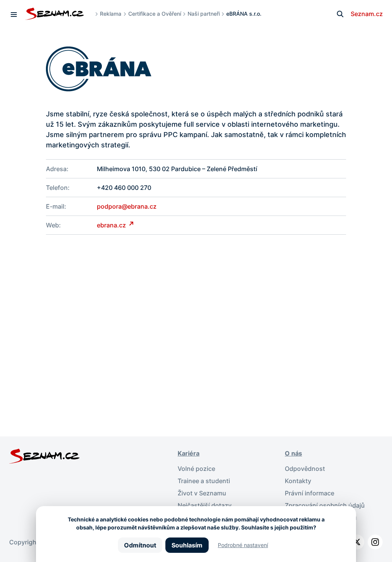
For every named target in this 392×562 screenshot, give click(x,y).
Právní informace (309, 493)
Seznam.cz (367, 14)
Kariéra (188, 453)
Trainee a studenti (204, 481)
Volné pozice (196, 468)
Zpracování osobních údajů (325, 505)
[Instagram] (375, 542)
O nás (293, 453)
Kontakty (298, 481)
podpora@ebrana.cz (127, 206)
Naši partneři (204, 13)
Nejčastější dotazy (205, 505)
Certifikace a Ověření (154, 13)
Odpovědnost (305, 468)
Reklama (110, 13)
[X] (356, 542)
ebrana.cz (112, 225)
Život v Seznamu (202, 493)
